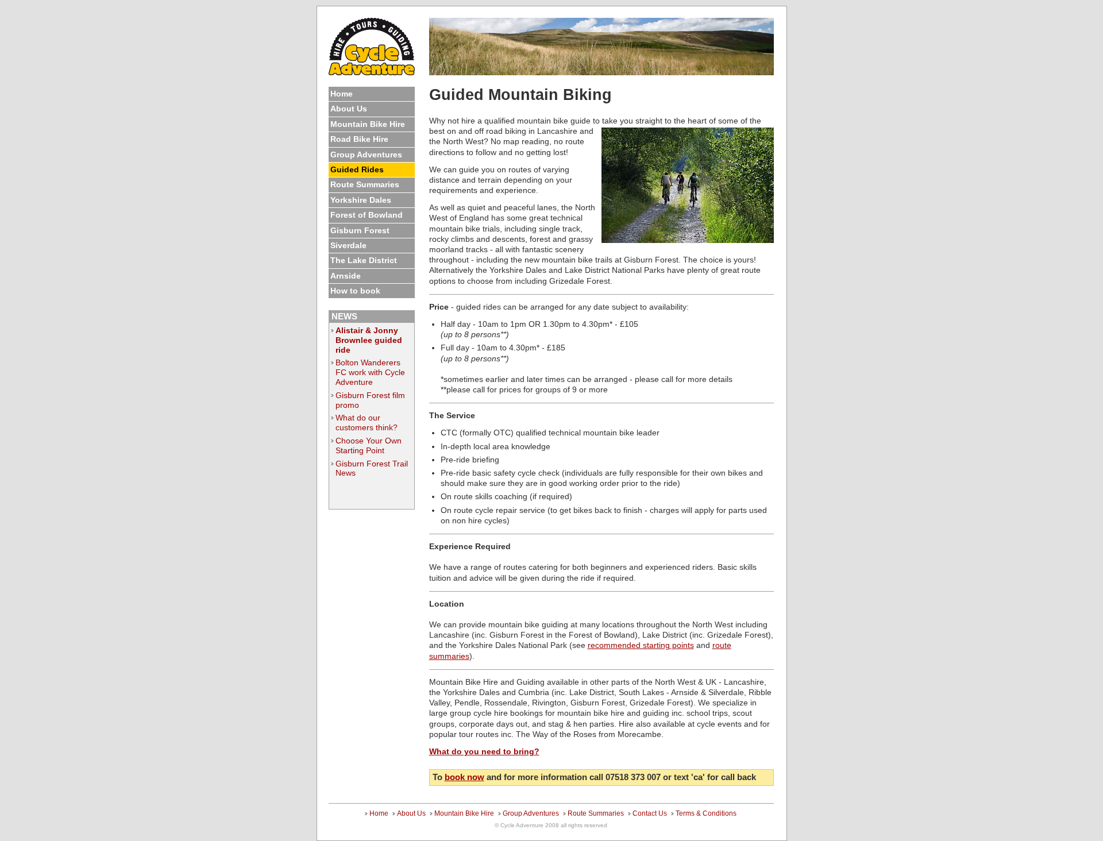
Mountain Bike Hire (367, 124)
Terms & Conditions (706, 813)
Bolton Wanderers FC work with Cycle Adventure (370, 372)
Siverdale (348, 245)
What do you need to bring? (484, 751)
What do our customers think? (366, 422)
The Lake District (363, 260)
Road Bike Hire (359, 139)
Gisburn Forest (359, 230)
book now (464, 777)
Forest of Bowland (366, 214)
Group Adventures (366, 154)
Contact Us (650, 813)
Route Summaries (364, 184)
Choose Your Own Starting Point (368, 445)
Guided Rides (357, 169)
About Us (348, 108)
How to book (355, 290)
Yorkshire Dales (360, 200)
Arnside (345, 275)
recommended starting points (641, 645)
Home (341, 93)
